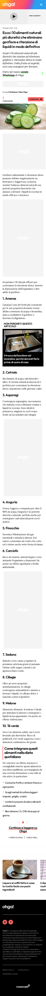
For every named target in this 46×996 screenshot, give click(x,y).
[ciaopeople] (23, 986)
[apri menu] (41, 4)
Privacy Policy (8, 970)
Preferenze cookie (10, 974)
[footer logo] (8, 907)
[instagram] (5, 922)
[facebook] (10, 922)
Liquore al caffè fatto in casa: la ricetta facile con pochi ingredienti (19, 886)
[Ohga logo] (9, 4)
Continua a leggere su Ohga (23, 829)
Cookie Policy (23, 970)
